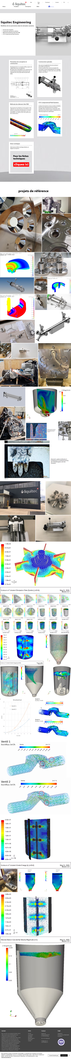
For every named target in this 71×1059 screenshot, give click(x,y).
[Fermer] (69, 1055)
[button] (18, 6)
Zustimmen (64, 1055)
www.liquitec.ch (44, 1042)
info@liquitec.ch (44, 1041)
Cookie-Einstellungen (53, 1055)
